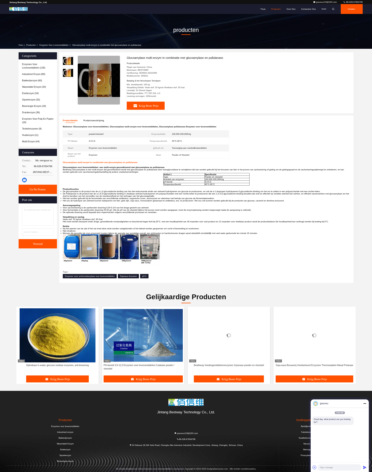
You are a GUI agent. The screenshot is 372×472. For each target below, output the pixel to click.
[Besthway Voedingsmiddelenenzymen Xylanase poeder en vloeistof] (229, 335)
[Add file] (314, 467)
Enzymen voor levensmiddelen (53, 45)
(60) (32, 80)
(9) (32, 128)
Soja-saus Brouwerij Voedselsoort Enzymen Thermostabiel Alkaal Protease (314, 365)
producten (31, 45)
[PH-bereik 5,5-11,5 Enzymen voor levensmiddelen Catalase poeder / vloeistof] (143, 335)
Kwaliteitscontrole (307, 438)
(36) (31, 112)
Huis (21, 45)
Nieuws (306, 444)
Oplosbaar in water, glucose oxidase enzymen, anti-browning (57, 365)
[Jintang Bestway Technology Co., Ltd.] (18, 9)
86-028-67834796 (354, 2)
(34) (34, 87)
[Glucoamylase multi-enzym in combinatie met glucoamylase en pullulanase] (99, 80)
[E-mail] (24, 180)
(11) (30, 135)
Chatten (351, 9)
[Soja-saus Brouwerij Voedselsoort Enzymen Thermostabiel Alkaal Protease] (314, 335)
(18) (37, 121)
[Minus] (364, 403)
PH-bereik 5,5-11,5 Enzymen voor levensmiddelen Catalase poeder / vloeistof (139, 367)
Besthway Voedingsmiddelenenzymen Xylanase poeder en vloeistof (229, 365)
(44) (31, 141)
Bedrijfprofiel (306, 426)
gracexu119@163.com (326, 2)
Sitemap (307, 449)
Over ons (291, 9)
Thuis (262, 9)
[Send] (364, 467)
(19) (34, 106)
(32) (31, 99)
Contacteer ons (308, 9)
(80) (33, 74)
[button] (21, 342)
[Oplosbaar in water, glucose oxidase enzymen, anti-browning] (57, 335)
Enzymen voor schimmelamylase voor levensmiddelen (90, 276)
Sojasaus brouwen (128, 276)
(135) (33, 66)
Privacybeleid (307, 455)
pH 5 (144, 276)
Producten (276, 9)
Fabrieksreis (306, 432)
